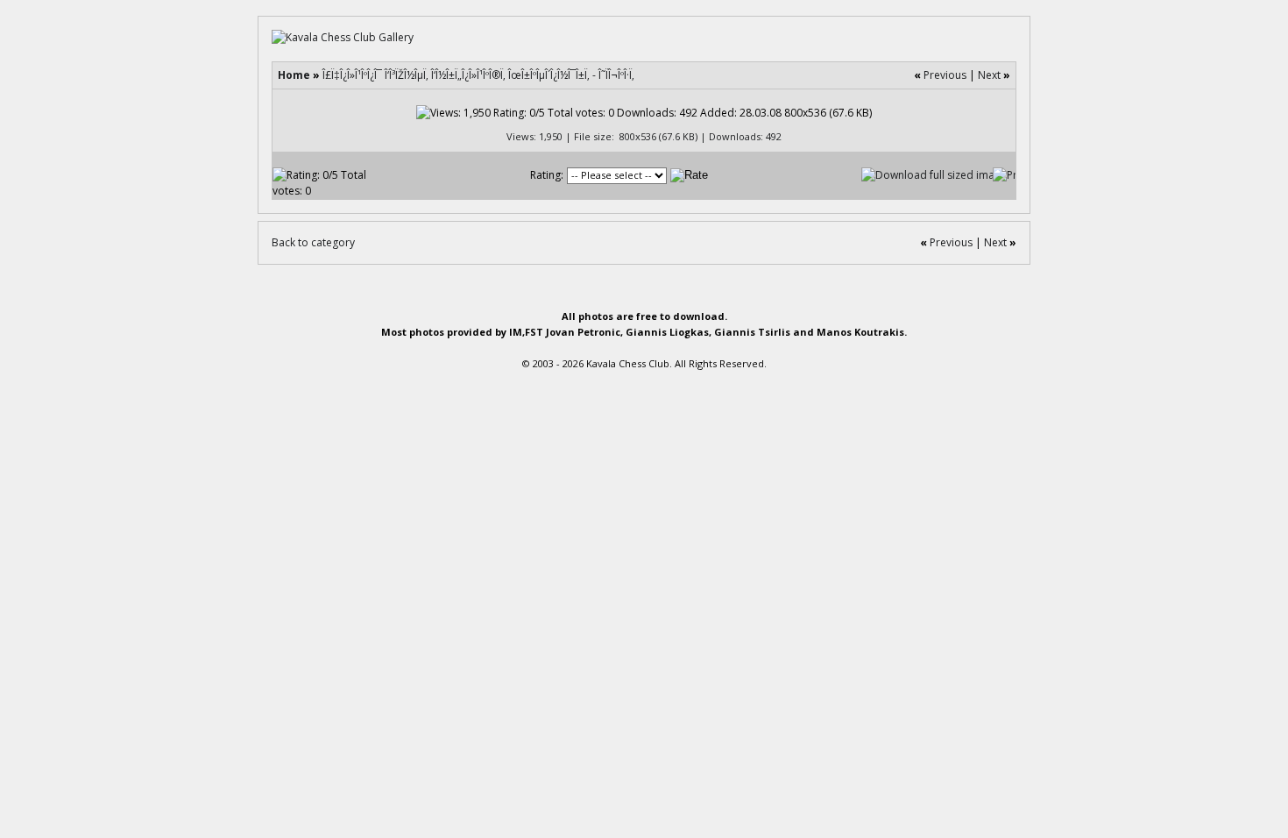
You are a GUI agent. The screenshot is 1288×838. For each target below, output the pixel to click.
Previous (945, 74)
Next (989, 74)
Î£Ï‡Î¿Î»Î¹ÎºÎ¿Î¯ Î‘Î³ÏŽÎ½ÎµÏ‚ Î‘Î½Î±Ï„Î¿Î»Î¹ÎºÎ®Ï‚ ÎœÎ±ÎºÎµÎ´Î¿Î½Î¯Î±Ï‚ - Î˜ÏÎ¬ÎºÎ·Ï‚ (478, 74)
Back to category (313, 242)
